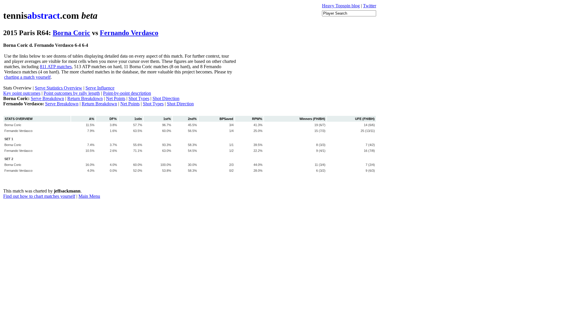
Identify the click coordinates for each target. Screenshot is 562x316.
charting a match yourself (27, 77)
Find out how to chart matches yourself (39, 196)
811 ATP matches (56, 66)
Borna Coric (71, 33)
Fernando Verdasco (129, 33)
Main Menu (89, 196)
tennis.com (50, 15)
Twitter (369, 5)
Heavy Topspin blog (341, 5)
